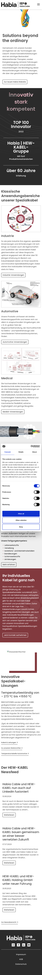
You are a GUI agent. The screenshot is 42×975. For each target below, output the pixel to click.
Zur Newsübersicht (8, 922)
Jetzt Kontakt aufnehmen (15, 635)
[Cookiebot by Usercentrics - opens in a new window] (31, 446)
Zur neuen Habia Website (15, 82)
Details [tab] (21, 452)
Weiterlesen (9, 815)
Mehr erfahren (9, 564)
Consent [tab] (7, 452)
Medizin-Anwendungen (13, 412)
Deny (21, 527)
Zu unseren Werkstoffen (11, 748)
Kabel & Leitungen (8, 742)
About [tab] (34, 452)
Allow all (21, 514)
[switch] (37, 492)
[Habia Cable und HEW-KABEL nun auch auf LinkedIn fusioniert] (20, 778)
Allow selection (21, 520)
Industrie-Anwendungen (13, 275)
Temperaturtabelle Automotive (14, 753)
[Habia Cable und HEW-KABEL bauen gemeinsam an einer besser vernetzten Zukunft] (20, 823)
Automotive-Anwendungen (15, 342)
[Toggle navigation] (38, 5)
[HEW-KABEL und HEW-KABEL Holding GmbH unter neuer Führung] (20, 871)
